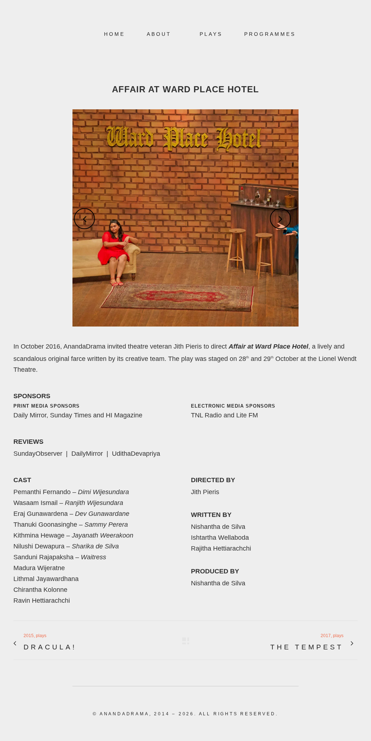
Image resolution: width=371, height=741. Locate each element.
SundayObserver (37, 453)
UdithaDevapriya (136, 453)
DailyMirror (87, 453)
